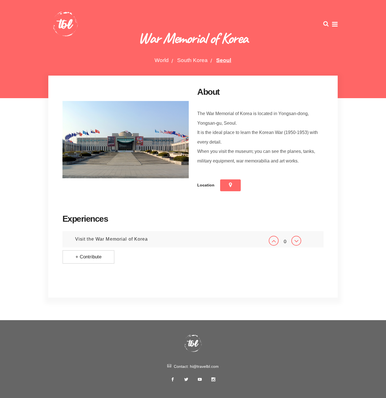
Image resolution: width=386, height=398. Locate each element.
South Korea (192, 60)
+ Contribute (88, 257)
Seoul (223, 60)
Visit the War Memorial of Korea (111, 239)
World (162, 60)
